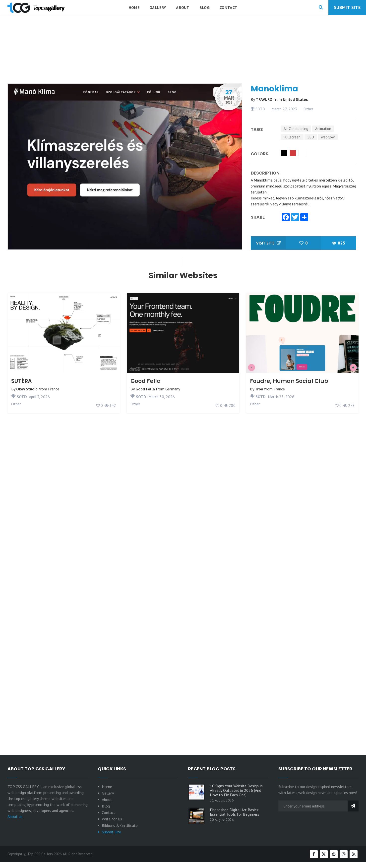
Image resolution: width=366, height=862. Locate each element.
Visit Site (265, 243)
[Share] (304, 217)
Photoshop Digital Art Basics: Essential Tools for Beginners (234, 811)
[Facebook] (286, 217)
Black (284, 153)
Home (134, 7)
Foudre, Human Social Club (289, 381)
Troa (259, 388)
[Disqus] (183, 539)
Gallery (157, 7)
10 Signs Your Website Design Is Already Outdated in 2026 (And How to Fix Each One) (236, 790)
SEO (310, 137)
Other (308, 108)
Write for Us (112, 818)
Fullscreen (292, 137)
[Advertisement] (183, 62)
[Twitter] (295, 217)
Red (293, 153)
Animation (323, 128)
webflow (328, 137)
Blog (204, 7)
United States (295, 99)
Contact (228, 7)
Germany (172, 388)
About (182, 7)
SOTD (259, 108)
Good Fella (145, 381)
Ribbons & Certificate (120, 825)
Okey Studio (27, 388)
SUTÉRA (21, 381)
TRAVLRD (264, 99)
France (53, 388)
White (302, 153)
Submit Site (347, 7)
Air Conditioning (296, 128)
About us (14, 816)
